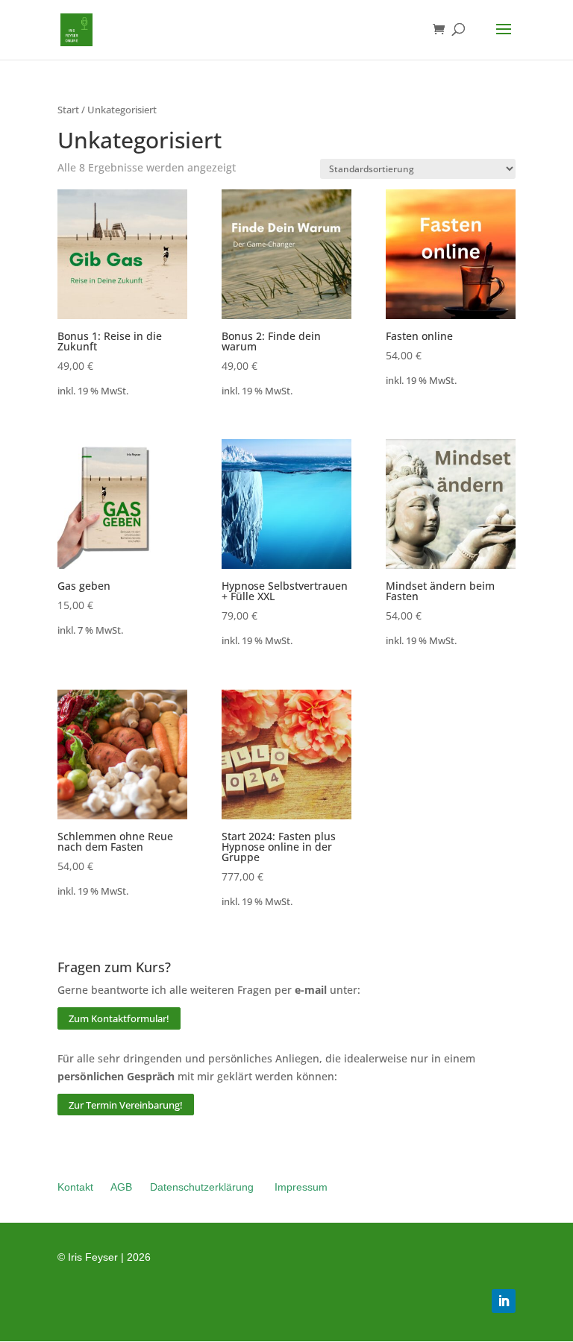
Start (68, 109)
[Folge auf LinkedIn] (504, 1301)
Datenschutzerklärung (202, 1187)
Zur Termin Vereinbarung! (126, 1104)
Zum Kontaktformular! (119, 1018)
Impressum (301, 1187)
